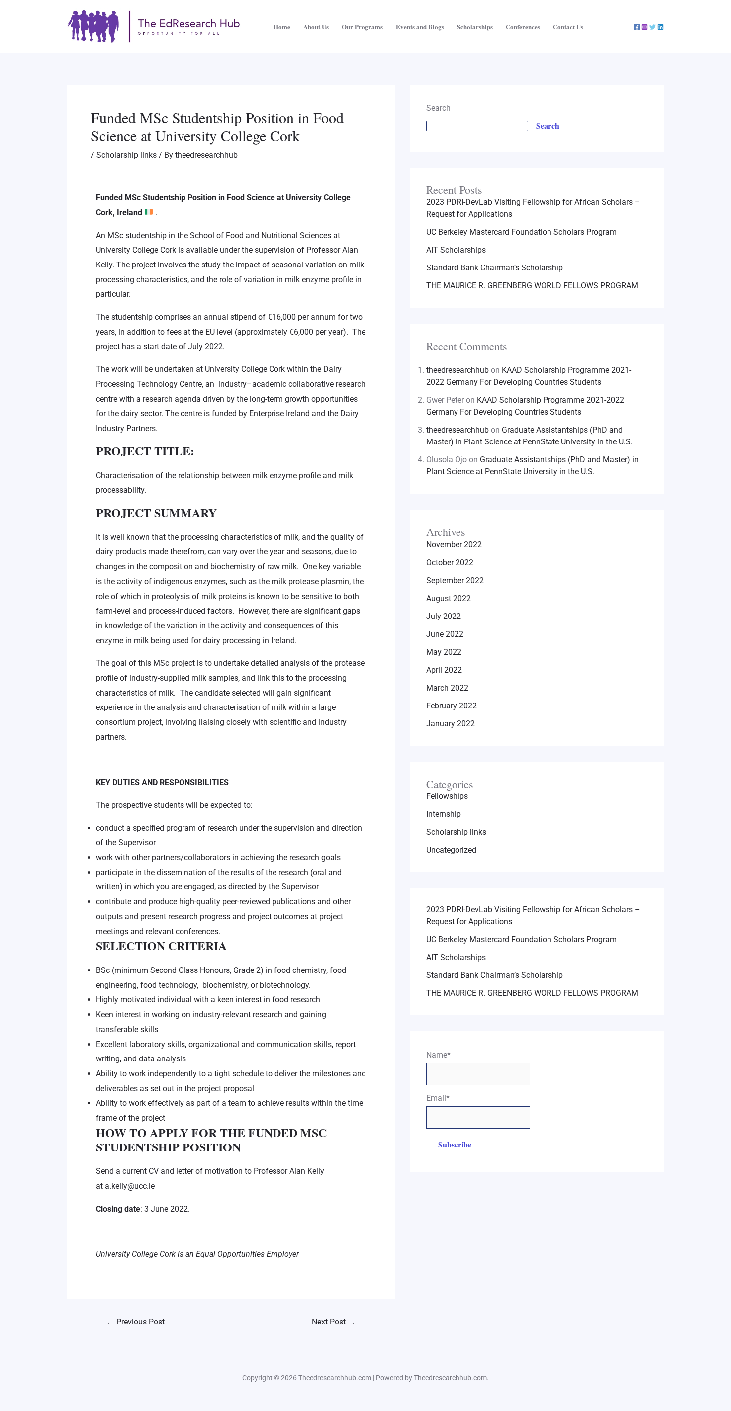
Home (282, 26)
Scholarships (475, 26)
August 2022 (448, 598)
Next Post (334, 1322)
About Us (316, 26)
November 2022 (454, 544)
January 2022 (450, 723)
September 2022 (455, 580)
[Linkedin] (660, 27)
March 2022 (447, 688)
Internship (443, 814)
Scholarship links (126, 155)
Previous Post (135, 1322)
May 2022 (443, 652)
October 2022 (449, 562)
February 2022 (451, 705)
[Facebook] (637, 27)
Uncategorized (451, 850)
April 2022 (444, 670)
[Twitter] (652, 27)
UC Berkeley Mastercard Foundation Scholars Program (521, 232)
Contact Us (568, 26)
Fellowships (447, 796)
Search (438, 108)
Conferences (523, 26)
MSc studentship (137, 235)
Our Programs (362, 26)
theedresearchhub (457, 370)
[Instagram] (644, 27)
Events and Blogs (420, 26)
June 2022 (444, 634)
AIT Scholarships (456, 250)
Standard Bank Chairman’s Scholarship (494, 267)
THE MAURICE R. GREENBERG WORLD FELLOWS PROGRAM (532, 285)
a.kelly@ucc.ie (130, 1186)
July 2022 (443, 616)
